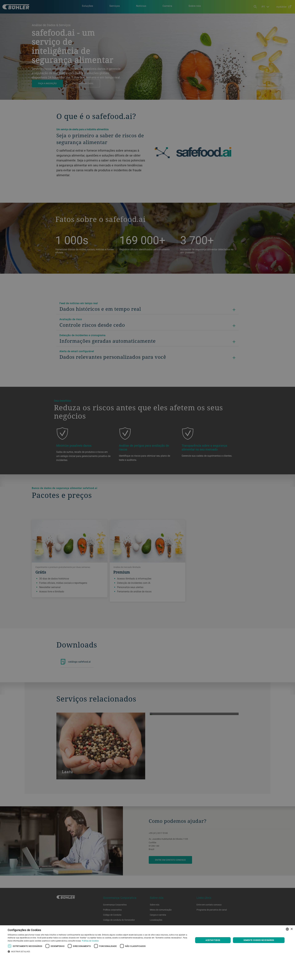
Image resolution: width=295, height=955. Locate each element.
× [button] (291, 929)
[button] (98, 951)
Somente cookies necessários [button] (259, 940)
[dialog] (147, 940)
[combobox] (287, 929)
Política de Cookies (90, 940)
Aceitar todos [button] (213, 940)
